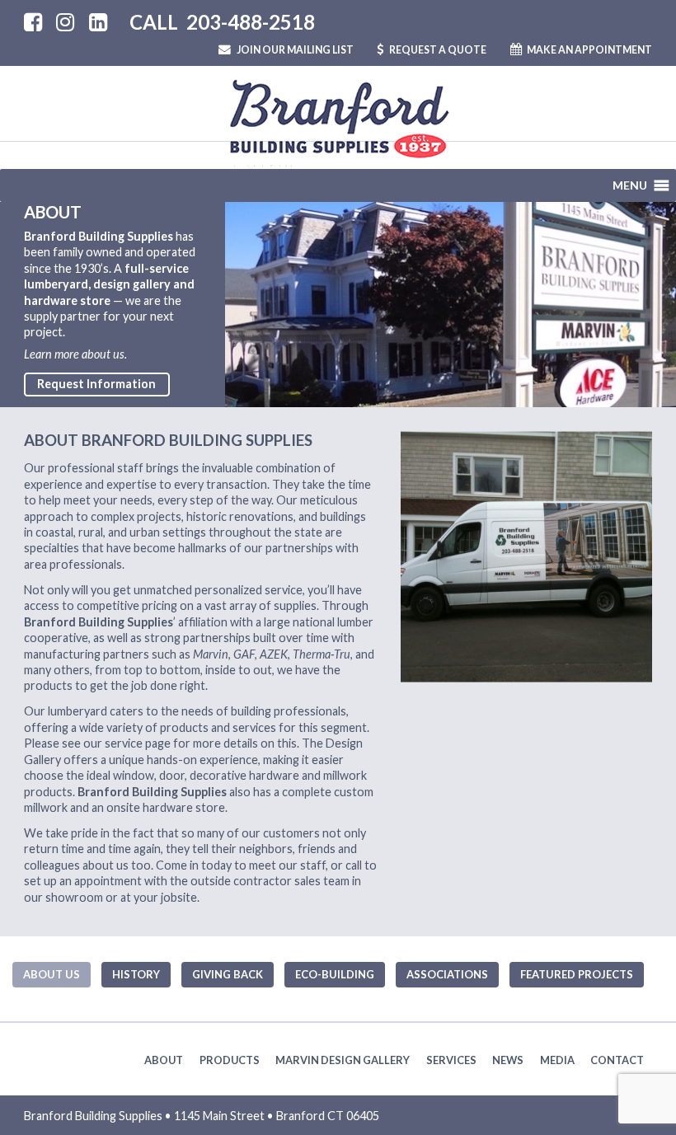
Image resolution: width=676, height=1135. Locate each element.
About (163, 1060)
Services (451, 1060)
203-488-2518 (250, 22)
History (136, 974)
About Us (51, 974)
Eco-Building (334, 974)
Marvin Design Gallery (342, 1060)
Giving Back (227, 974)
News (507, 1060)
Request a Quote (437, 50)
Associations (447, 974)
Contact (617, 1060)
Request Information (96, 384)
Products (230, 1060)
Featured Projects (576, 974)
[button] (630, 185)
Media (557, 1060)
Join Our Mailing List (294, 50)
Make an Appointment (588, 50)
